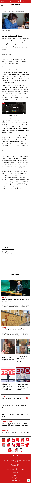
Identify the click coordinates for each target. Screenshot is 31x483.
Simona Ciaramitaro (20, 363)
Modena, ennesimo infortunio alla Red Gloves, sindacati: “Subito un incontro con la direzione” (15, 424)
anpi (8, 252)
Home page (4, 11)
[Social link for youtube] (27, 1)
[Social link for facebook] (23, 1)
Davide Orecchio (4, 303)
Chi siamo (15, 472)
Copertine (9, 11)
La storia (15, 478)
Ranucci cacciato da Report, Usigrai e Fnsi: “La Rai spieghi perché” (23, 387)
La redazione (8, 1)
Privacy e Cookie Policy (15, 480)
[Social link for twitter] (21, 1)
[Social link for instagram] (25, 1)
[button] (23, 54)
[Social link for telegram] (29, 1)
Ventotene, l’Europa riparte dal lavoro (13, 329)
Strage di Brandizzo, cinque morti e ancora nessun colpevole (22, 359)
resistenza (4, 253)
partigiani (10, 253)
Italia (13, 11)
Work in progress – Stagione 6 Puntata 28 (14, 398)
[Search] (18, 1)
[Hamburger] (2, 5)
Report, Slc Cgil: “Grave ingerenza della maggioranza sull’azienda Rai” (7, 387)
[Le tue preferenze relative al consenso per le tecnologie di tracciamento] (28, 480)
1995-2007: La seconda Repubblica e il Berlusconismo (8, 359)
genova (6, 251)
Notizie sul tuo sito (15, 477)
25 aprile (4, 252)
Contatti (3, 1)
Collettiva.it (15, 459)
